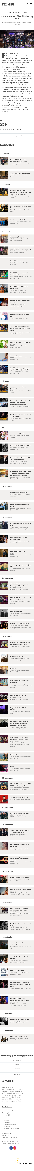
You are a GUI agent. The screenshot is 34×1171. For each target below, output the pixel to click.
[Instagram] (14, 1149)
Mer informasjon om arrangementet (11, 136)
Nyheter (6, 1120)
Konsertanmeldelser (10, 1124)
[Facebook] (11, 1149)
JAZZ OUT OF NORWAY (11, 1128)
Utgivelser (7, 1126)
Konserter (7, 1122)
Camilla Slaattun (7, 1107)
